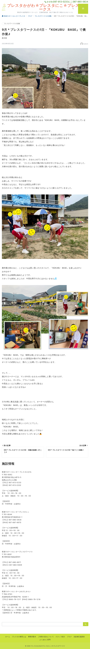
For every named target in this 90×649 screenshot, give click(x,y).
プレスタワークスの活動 (12, 23)
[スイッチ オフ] (73, 8)
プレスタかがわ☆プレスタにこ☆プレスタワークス (47, 7)
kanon (86, 44)
